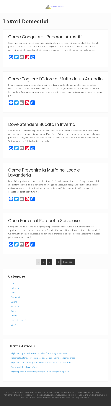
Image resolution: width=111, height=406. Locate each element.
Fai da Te (15, 306)
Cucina (14, 301)
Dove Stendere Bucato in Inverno (41, 124)
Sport (13, 324)
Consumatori (16, 297)
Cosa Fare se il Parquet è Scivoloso (44, 221)
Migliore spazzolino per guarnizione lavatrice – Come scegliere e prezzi (42, 362)
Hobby (14, 315)
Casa (13, 292)
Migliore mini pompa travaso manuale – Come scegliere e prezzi (39, 353)
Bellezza (15, 288)
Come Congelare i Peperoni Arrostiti (45, 37)
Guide (13, 311)
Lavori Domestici (18, 320)
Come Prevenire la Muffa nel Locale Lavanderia (44, 172)
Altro (13, 283)
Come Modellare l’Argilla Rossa (24, 367)
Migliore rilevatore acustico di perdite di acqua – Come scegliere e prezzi (43, 357)
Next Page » (68, 262)
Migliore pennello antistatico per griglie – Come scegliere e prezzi (40, 371)
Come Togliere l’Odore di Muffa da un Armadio (55, 79)
